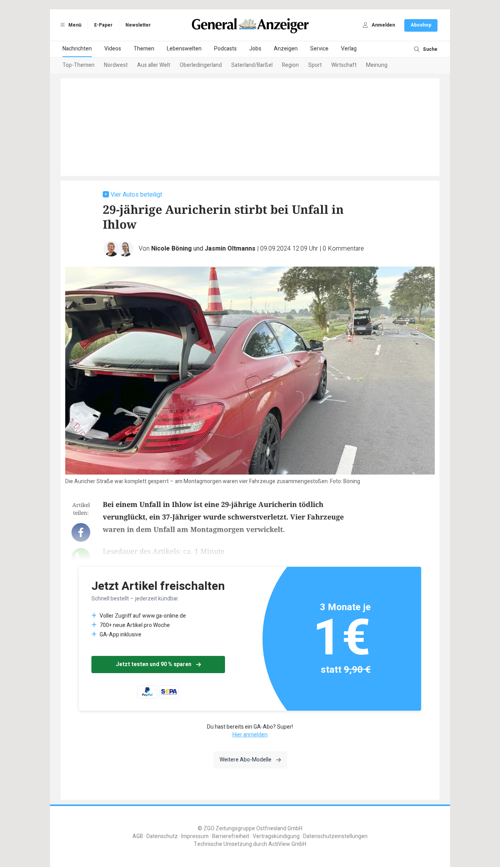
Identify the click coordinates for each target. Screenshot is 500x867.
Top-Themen (78, 65)
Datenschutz (162, 836)
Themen (144, 49)
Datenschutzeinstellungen (335, 836)
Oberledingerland (201, 65)
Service (319, 49)
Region (290, 65)
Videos (112, 49)
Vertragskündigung (276, 836)
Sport (315, 65)
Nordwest (116, 65)
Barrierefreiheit (230, 836)
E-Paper (103, 25)
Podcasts (225, 49)
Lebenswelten (184, 49)
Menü (74, 25)
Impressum (195, 836)
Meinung (377, 65)
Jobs (255, 49)
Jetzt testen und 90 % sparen (153, 664)
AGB (137, 836)
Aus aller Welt (153, 65)
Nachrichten (77, 49)
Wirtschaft (344, 65)
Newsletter (138, 25)
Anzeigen (286, 49)
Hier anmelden (250, 735)
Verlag (349, 49)
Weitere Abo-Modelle (245, 760)
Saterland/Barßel (252, 65)
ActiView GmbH (287, 844)
